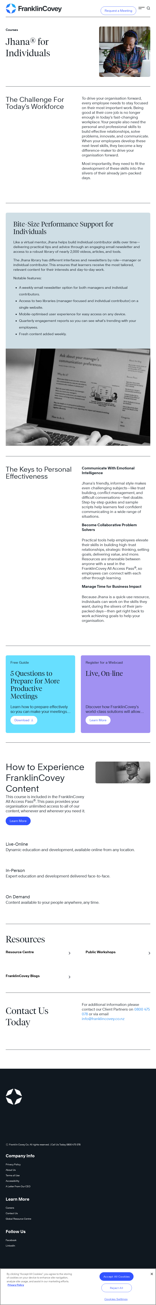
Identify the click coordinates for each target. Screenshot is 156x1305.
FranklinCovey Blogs (23, 976)
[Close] (152, 1274)
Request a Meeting (118, 10)
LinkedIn (10, 1245)
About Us (11, 1169)
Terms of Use (13, 1175)
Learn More (98, 720)
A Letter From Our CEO (18, 1186)
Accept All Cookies (116, 1276)
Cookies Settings (116, 1299)
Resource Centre (20, 952)
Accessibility (12, 1180)
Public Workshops (101, 952)
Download (22, 720)
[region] (78, 1286)
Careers (10, 1207)
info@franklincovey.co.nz (103, 1019)
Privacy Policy (13, 1164)
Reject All (116, 1287)
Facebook (11, 1240)
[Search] (148, 6)
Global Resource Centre (18, 1218)
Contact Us (12, 1213)
